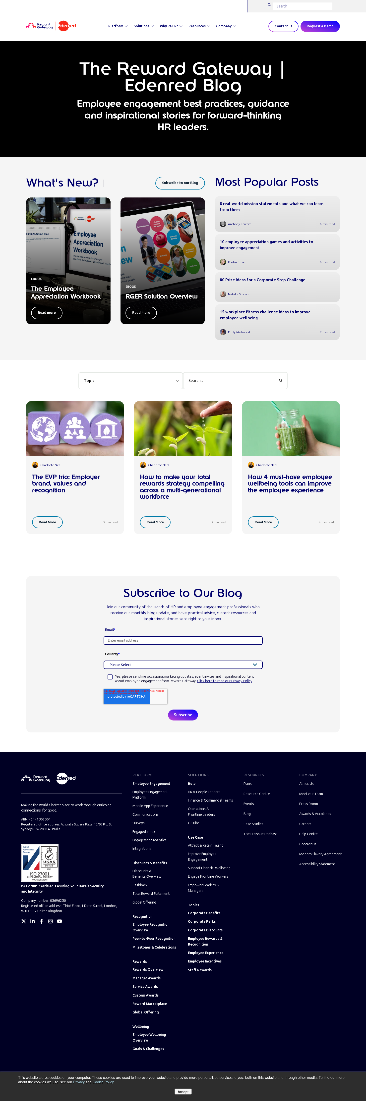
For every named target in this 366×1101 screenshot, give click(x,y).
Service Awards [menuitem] (145, 987)
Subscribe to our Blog (180, 183)
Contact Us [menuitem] (307, 844)
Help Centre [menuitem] (308, 834)
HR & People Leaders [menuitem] (204, 792)
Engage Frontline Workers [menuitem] (208, 876)
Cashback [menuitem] (139, 885)
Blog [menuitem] (247, 814)
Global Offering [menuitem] (144, 902)
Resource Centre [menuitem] (257, 794)
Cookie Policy (103, 1081)
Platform (115, 26)
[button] (131, 381)
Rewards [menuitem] (139, 961)
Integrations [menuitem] (141, 849)
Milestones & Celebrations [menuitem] (154, 947)
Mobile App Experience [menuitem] (150, 806)
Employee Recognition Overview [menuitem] (151, 927)
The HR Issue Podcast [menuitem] (260, 834)
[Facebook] (41, 921)
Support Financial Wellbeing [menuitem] (209, 868)
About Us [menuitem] (306, 784)
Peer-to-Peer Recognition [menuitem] (154, 939)
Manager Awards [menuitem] (146, 978)
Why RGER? (169, 26)
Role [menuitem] (191, 784)
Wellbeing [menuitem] (140, 1027)
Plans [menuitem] (248, 784)
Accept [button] (183, 1091)
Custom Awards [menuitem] (145, 995)
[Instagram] (50, 921)
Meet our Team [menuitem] (311, 794)
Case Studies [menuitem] (253, 824)
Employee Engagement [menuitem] (151, 784)
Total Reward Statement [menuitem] (151, 894)
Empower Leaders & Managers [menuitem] (203, 888)
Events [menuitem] (249, 804)
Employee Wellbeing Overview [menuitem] (149, 1037)
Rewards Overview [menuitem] (147, 969)
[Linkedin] (32, 921)
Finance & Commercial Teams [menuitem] (210, 800)
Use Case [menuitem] (195, 837)
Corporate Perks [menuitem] (202, 921)
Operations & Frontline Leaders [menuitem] (201, 811)
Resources (197, 26)
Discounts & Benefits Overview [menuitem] (146, 874)
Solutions (141, 26)
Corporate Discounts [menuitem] (205, 930)
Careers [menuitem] (305, 824)
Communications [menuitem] (145, 815)
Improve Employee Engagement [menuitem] (202, 857)
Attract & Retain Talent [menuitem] (205, 845)
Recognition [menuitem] (142, 916)
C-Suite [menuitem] (193, 823)
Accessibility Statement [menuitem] (317, 864)
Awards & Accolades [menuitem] (315, 814)
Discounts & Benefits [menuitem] (149, 863)
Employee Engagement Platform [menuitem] (150, 795)
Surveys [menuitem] (138, 823)
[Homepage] (51, 26)
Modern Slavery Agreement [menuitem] (320, 854)
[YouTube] (59, 921)
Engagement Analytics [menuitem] (149, 840)
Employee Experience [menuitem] (205, 953)
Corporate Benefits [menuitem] (204, 913)
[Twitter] (23, 921)
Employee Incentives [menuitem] (205, 961)
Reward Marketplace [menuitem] (149, 1004)
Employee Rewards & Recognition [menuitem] (205, 941)
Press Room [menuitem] (308, 804)
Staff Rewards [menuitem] (200, 970)
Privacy (79, 1081)
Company (224, 26)
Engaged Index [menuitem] (143, 832)
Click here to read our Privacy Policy (224, 681)
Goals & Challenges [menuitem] (148, 1049)
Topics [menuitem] (193, 905)
